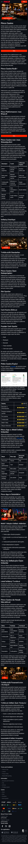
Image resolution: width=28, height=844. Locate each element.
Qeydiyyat (6, 247)
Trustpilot (13, 366)
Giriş (24, 1)
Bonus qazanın (7, 18)
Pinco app (19, 438)
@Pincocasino (4, 821)
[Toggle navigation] (2, 2)
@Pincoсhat (3, 817)
